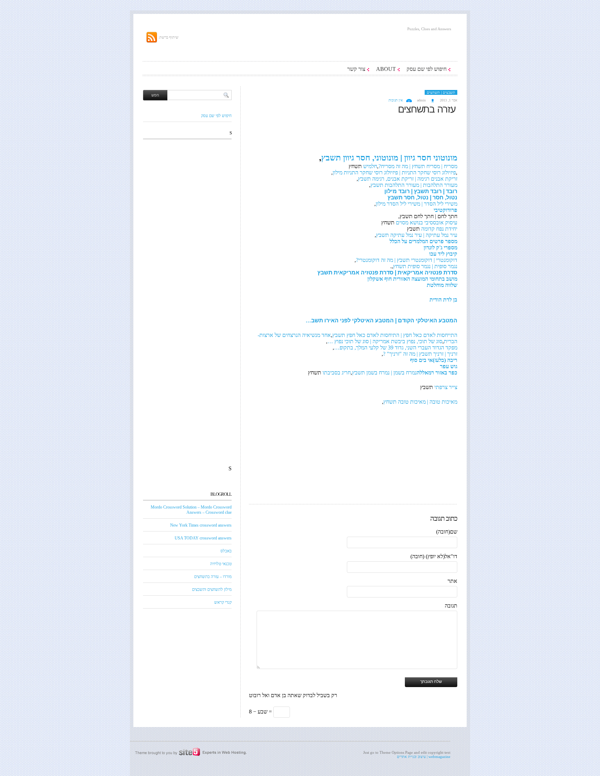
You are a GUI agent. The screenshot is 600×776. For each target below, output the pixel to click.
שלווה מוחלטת (442, 285)
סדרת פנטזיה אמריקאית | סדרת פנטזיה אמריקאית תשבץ (387, 272)
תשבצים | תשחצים (441, 92)
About (386, 69)
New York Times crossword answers (201, 525)
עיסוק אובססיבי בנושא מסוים (426, 222)
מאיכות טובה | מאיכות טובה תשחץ (420, 402)
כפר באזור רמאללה (437, 372)
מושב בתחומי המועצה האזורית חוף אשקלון (412, 279)
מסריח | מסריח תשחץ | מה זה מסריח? (417, 166)
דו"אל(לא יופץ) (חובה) (433, 556)
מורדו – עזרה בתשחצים (213, 576)
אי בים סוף (421, 360)
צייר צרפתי (445, 387)
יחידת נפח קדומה (438, 229)
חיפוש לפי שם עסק (427, 69)
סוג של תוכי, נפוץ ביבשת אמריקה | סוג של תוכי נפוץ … (384, 341)
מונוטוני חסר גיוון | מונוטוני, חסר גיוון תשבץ (389, 157)
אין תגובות (396, 100)
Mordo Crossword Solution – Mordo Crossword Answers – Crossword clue (191, 510)
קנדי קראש (223, 602)
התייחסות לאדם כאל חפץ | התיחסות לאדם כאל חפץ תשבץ (394, 335)
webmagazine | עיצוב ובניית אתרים (423, 756)
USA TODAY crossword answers (203, 538)
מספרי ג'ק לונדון (440, 247)
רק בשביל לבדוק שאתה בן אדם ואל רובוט (293, 695)
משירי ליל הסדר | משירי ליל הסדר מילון (416, 204)
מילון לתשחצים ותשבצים (212, 589)
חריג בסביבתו (337, 372)
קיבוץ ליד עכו (443, 254)
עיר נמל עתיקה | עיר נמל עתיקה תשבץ (416, 235)
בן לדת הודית (443, 300)
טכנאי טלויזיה (221, 563)
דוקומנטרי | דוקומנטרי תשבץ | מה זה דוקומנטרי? (406, 260)
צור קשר (356, 69)
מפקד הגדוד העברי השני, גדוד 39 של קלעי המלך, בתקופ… (395, 347)
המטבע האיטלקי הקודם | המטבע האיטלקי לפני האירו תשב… (381, 320)
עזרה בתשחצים (427, 109)
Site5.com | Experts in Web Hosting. (187, 752)
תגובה (451, 606)
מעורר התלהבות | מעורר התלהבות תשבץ (413, 185)
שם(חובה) (446, 532)
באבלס (226, 550)
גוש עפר (448, 366)
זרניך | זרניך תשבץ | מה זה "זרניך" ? (420, 354)
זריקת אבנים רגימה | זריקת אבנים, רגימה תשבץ (407, 179)
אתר (452, 581)
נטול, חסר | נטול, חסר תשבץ (422, 197)
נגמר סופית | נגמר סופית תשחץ (425, 266)
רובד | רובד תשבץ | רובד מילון (420, 191)
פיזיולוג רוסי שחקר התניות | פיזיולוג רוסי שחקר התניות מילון (394, 172)
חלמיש (369, 166)
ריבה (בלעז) (445, 360)
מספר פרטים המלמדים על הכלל (423, 241)
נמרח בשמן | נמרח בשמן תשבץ (384, 372)
